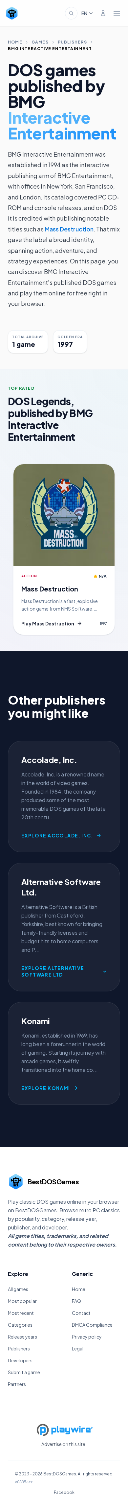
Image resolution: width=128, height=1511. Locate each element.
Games (40, 42)
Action (29, 576)
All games (18, 1289)
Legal (77, 1348)
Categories (20, 1325)
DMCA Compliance (92, 1325)
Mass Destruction (69, 229)
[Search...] (71, 13)
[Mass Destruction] (64, 515)
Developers (20, 1360)
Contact (81, 1313)
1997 (103, 623)
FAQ (76, 1301)
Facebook (64, 1492)
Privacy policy (87, 1337)
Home (15, 42)
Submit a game (24, 1372)
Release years (22, 1337)
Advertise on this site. (64, 1444)
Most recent (21, 1313)
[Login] (103, 13)
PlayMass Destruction (47, 623)
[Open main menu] (117, 13)
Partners (17, 1384)
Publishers (72, 42)
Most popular (22, 1301)
